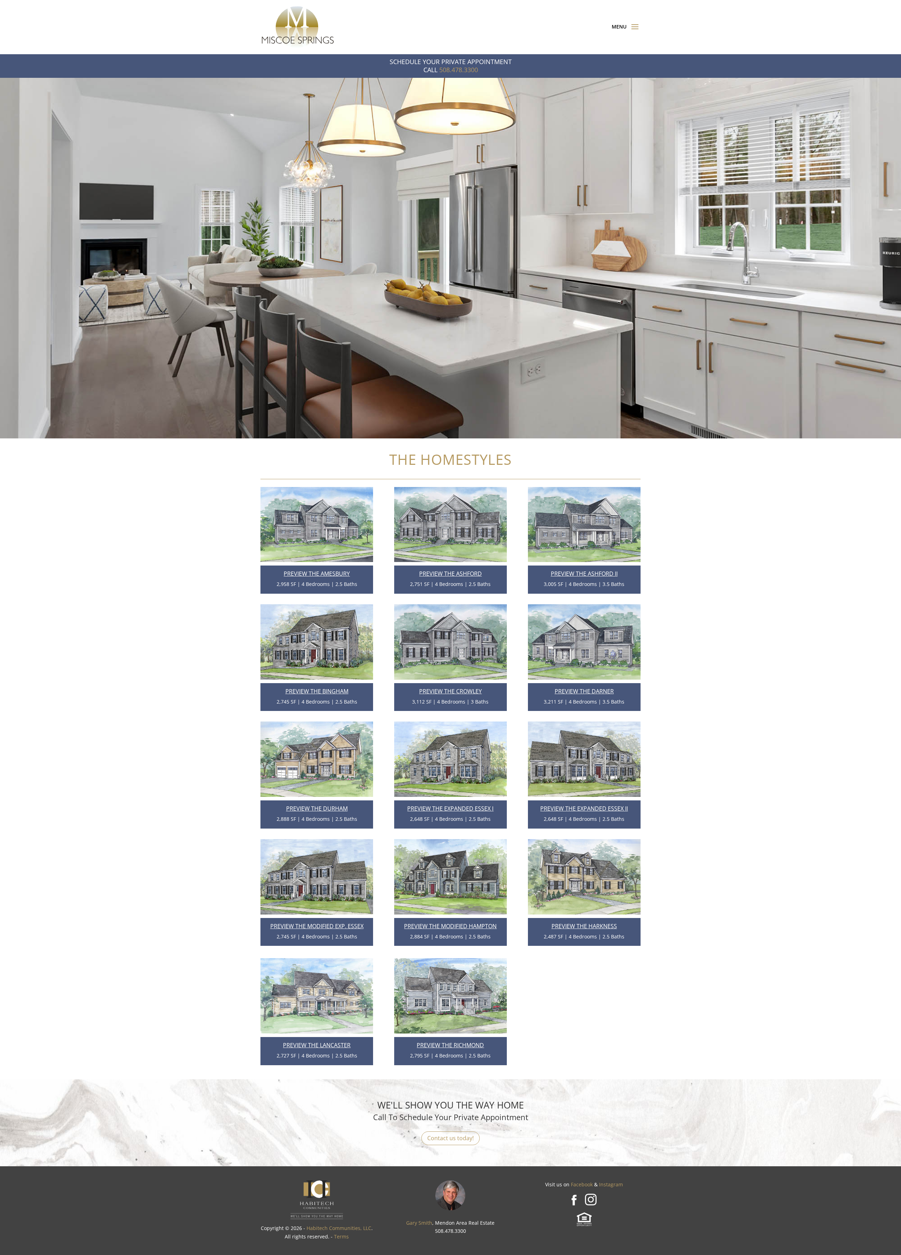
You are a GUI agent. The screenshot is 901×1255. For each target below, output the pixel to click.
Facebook (582, 1184)
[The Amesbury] (316, 560)
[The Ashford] (450, 560)
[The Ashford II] (584, 560)
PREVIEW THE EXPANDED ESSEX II (584, 808)
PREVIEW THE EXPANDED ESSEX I (450, 808)
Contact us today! (450, 1138)
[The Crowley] (450, 677)
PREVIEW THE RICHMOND (450, 1045)
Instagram (611, 1184)
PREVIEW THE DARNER (584, 691)
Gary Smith (419, 1222)
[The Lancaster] (316, 1031)
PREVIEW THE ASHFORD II (584, 573)
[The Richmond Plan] (450, 1031)
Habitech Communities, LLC (339, 1228)
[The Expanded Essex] (450, 795)
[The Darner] (584, 677)
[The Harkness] (584, 912)
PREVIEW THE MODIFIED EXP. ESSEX (317, 926)
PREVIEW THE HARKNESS (584, 926)
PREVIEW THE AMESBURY (317, 573)
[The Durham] (316, 795)
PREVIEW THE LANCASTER (317, 1045)
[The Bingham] (316, 677)
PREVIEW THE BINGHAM (316, 691)
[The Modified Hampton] (450, 912)
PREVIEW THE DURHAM (317, 808)
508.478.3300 (458, 69)
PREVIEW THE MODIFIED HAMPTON (450, 926)
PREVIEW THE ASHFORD (450, 573)
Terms (341, 1236)
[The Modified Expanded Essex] (316, 912)
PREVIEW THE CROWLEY (450, 691)
